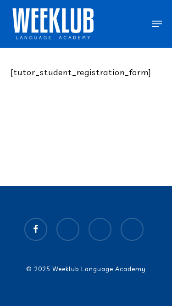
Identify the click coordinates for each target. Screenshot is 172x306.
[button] (157, 23)
